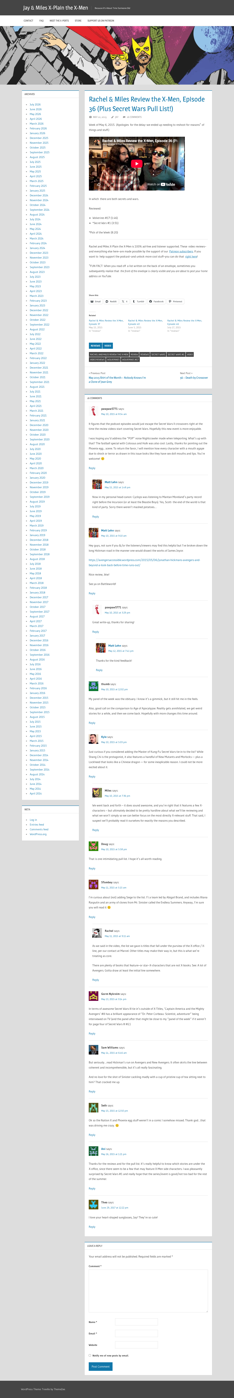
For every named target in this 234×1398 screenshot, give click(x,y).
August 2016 (37, 659)
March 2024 (37, 238)
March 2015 (37, 740)
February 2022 (38, 358)
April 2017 (36, 621)
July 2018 (35, 563)
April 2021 (36, 406)
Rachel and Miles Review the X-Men (109, 354)
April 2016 (36, 678)
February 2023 (38, 300)
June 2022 (35, 339)
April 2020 (36, 463)
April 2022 (36, 348)
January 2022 (37, 362)
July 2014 (35, 779)
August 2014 (37, 774)
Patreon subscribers (181, 251)
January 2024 (37, 248)
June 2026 (36, 109)
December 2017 (39, 597)
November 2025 (39, 142)
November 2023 (39, 257)
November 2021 (39, 372)
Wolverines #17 (130, 359)
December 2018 (39, 540)
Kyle (104, 737)
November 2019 (39, 487)
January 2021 (37, 420)
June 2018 (36, 568)
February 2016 (38, 688)
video (107, 345)
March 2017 (36, 626)
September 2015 (40, 712)
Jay (116, 117)
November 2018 (39, 544)
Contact (28, 20)
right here (191, 256)
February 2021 (38, 415)
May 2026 (35, 114)
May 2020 (35, 458)
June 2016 (36, 669)
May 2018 (35, 573)
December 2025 (39, 138)
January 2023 (37, 305)
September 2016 (40, 654)
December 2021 (39, 367)
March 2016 (37, 683)
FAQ (41, 20)
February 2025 (38, 185)
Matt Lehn (111, 482)
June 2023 (35, 281)
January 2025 (37, 190)
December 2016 (39, 640)
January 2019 (37, 535)
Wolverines (113, 359)
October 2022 (37, 319)
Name (93, 1322)
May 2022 (35, 343)
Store (78, 20)
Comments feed (39, 829)
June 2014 (36, 784)
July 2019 (35, 506)
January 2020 (37, 477)
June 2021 (35, 396)
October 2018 (38, 549)
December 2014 (39, 755)
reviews (95, 345)
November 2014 (39, 760)
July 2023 (35, 276)
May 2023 (35, 286)
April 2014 (36, 793)
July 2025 (35, 162)
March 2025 (37, 181)
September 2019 (40, 496)
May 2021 (35, 401)
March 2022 (36, 353)
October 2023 (37, 262)
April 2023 (36, 291)
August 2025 (37, 157)
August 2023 (37, 272)
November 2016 (39, 645)
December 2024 (39, 195)
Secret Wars (158, 354)
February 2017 (38, 630)
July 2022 (35, 334)
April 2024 (36, 233)
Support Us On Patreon (101, 20)
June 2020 (36, 453)
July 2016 (35, 664)
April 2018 (36, 578)
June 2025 (36, 166)
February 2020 (38, 473)
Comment (95, 1266)
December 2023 (39, 252)
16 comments (134, 117)
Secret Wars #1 (176, 354)
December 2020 (39, 425)
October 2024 (38, 205)
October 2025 (38, 147)
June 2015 (36, 726)
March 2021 (36, 410)
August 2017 (37, 616)
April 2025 (36, 176)
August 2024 (37, 214)
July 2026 (35, 104)
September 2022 (39, 324)
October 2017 (37, 607)
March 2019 (37, 525)
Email (93, 1333)
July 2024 (35, 219)
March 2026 (37, 123)
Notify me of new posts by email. (111, 1355)
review (134, 354)
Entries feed (37, 824)
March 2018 (37, 583)
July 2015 (35, 721)
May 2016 (35, 674)
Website (93, 1345)
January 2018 (37, 592)
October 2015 (38, 707)
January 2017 (37, 635)
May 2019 (35, 516)
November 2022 (39, 315)
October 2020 (38, 434)
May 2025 (35, 171)
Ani (103, 1149)
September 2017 (39, 611)
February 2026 (38, 128)
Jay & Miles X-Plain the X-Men (55, 7)
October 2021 (37, 377)
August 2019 (37, 501)
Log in (33, 819)
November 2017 (39, 602)
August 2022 (37, 329)
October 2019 (38, 492)
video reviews (97, 359)
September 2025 (40, 152)
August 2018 (37, 559)
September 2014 (40, 769)
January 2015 (37, 750)
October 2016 (38, 650)
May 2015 (35, 731)
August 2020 (37, 444)
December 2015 (39, 697)
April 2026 (36, 118)
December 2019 (39, 482)
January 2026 (37, 133)
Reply (92, 468)
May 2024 (35, 229)
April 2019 (36, 520)
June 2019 (36, 511)
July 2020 (35, 449)
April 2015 (36, 736)
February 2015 (38, 745)
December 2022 (39, 310)
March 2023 (36, 296)
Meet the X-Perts (59, 20)
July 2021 (35, 391)
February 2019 (38, 530)
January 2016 (37, 693)
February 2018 (38, 587)
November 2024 (39, 200)
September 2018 (40, 554)
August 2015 (37, 717)
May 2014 (35, 788)
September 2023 (39, 267)
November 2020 (39, 429)
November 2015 (39, 702)
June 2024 (36, 224)
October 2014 (38, 764)
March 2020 (37, 468)
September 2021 (39, 382)
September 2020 (40, 439)
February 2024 (38, 243)
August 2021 (37, 386)
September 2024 (40, 209)
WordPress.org (38, 834)
